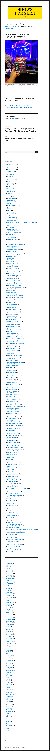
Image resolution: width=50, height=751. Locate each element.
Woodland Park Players (13, 546)
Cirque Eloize (10, 282)
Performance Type (10, 164)
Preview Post (10, 201)
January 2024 (9, 616)
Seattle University (11, 440)
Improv (9, 181)
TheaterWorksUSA (11, 502)
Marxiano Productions (12, 360)
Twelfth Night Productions (14, 524)
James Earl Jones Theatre (13, 324)
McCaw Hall (10, 363)
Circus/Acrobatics (11, 169)
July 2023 (8, 626)
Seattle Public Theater (12, 433)
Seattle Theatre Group (12, 439)
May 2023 (8, 629)
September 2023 (10, 622)
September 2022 (10, 643)
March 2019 (9, 684)
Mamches (9, 353)
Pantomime (10, 188)
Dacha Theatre (11, 288)
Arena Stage (10, 242)
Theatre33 (9, 512)
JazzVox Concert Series (13, 326)
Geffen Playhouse (11, 307)
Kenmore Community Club (13, 334)
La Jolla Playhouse (11, 340)
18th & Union (10, 225)
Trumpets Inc (10, 519)
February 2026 (9, 573)
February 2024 (9, 614)
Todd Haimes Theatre (12, 515)
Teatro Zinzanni (11, 478)
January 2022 (9, 657)
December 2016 (9, 725)
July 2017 (8, 716)
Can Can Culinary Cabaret (13, 275)
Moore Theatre (11, 369)
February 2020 (9, 665)
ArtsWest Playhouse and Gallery (15, 244)
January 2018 (9, 708)
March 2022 (9, 653)
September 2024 (10, 602)
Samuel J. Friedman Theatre (14, 418)
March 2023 (9, 633)
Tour (8, 195)
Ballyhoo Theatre (11, 251)
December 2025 (10, 576)
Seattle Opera (10, 430)
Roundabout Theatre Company (14, 413)
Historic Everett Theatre (13, 317)
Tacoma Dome (10, 471)
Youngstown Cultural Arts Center (15, 549)
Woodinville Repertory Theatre (15, 544)
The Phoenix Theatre (12, 496)
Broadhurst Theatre (12, 266)
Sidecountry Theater (12, 454)
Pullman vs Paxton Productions (15, 398)
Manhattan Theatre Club (13, 357)
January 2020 (9, 667)
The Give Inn (10, 490)
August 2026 (9, 563)
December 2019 (9, 669)
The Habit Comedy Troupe (13, 491)
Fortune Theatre (11, 302)
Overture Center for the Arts (14, 384)
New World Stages (11, 372)
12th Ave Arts (10, 224)
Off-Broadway (12, 217)
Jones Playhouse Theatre (13, 329)
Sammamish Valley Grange (14, 416)
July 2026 (8, 565)
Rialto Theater (10, 410)
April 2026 (8, 570)
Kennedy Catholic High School (14, 336)
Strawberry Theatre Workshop (14, 464)
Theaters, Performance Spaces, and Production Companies (20, 222)
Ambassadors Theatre (12, 239)
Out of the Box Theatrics (13, 381)
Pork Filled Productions (13, 392)
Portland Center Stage (12, 394)
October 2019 (9, 672)
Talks (8, 193)
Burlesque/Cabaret (11, 167)
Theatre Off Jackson (12, 505)
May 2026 (8, 568)
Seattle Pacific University (13, 432)
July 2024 (8, 605)
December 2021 (9, 658)
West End (11, 212)
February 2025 (9, 593)
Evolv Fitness (10, 299)
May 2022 (8, 650)
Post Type (8, 196)
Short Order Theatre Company (14, 449)
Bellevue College (11, 256)
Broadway (11, 215)
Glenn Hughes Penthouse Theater (15, 312)
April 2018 (8, 703)
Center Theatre (11, 277)
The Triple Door (11, 500)
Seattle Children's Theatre (13, 423)
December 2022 (10, 638)
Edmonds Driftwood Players (14, 295)
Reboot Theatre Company (13, 404)
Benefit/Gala (10, 166)
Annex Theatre (11, 241)
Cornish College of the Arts (14, 285)
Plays (8, 190)
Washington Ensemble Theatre (15, 539)
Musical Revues (11, 183)
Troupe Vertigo (11, 517)
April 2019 (8, 682)
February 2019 (9, 686)
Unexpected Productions (13, 527)
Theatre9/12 (10, 514)
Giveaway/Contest (11, 198)
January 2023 (9, 636)
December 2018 (10, 689)
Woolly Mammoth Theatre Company (16, 548)
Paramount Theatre (12, 389)
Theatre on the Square (12, 507)
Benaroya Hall (10, 258)
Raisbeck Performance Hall (14, 401)
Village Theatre (11, 537)
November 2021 (10, 660)
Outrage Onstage (11, 382)
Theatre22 (9, 510)
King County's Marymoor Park (14, 338)
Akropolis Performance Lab (14, 232)
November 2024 (10, 599)
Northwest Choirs (11, 377)
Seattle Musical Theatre (13, 428)
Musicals (23, 90)
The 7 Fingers (10, 485)
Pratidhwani (10, 396)
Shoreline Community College (14, 447)
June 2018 (8, 699)
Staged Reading (11, 191)
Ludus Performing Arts (13, 350)
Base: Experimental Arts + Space (15, 253)
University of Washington (13, 531)
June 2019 (8, 679)
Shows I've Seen (8, 747)
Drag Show (10, 176)
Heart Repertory (11, 316)
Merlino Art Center (12, 365)
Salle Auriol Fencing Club (13, 415)
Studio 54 (9, 466)
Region (8, 207)
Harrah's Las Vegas (17, 90)
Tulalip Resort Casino (12, 520)
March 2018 (9, 704)
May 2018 (8, 701)
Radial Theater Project (12, 399)
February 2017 (9, 723)
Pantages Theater (11, 387)
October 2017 (9, 713)
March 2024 (9, 612)
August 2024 (9, 604)
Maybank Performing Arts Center (15, 362)
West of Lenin (10, 543)
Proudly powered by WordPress (18, 747)
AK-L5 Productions (11, 230)
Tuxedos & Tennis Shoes (13, 522)
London (9, 210)
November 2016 (10, 726)
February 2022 (9, 655)
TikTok (12, 26)
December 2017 (9, 709)
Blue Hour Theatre (11, 263)
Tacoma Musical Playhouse (14, 474)
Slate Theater (10, 457)
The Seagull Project (12, 498)
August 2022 (9, 645)
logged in (13, 118)
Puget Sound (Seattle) (19, 23)
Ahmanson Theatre (12, 229)
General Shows (11, 179)
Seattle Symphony (11, 437)
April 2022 (8, 651)
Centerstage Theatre (12, 278)
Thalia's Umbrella (11, 481)
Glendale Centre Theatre (13, 311)
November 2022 (10, 640)
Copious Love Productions (13, 283)
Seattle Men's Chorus (12, 427)
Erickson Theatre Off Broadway (15, 297)
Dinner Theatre (11, 174)
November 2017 (9, 711)
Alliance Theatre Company (14, 236)
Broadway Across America (13, 268)
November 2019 (10, 670)
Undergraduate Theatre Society (15, 525)
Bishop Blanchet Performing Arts (15, 259)
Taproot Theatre (11, 476)
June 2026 (8, 566)
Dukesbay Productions (12, 292)
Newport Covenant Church (13, 375)
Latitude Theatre (11, 345)
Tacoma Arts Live (11, 469)
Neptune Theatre (11, 370)
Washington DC (11, 220)
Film (8, 178)
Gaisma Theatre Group (13, 306)
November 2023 (10, 619)
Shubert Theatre (11, 452)
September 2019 (10, 674)
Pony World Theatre (12, 391)
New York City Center (12, 374)
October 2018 (9, 692)
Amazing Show (11, 237)
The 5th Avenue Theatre (13, 483)
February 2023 (9, 634)
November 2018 (10, 691)
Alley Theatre (10, 234)
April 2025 (8, 590)
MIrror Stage (10, 367)
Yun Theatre (10, 551)
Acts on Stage (10, 227)
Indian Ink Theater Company (14, 321)
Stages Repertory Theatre (13, 462)
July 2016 (8, 730)
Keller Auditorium (11, 333)
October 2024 (9, 600)
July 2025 (8, 585)
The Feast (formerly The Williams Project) (17, 488)
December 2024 (10, 597)
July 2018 (8, 698)
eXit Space (9, 300)
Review (9, 203)
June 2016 (8, 732)
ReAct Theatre (10, 403)
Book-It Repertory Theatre (13, 265)
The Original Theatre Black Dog (15, 495)
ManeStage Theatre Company (14, 355)
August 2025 (9, 583)
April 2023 (8, 631)
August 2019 (9, 675)
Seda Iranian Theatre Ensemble (15, 444)
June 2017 (8, 718)
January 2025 (9, 595)
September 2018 (10, 694)
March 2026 (9, 571)
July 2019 (8, 677)
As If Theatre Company (13, 246)
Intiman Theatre (11, 323)
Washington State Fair (12, 541)
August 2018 (9, 696)
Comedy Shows (11, 171)
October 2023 (9, 621)
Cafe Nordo (10, 273)
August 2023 (9, 624)
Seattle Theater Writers (13, 205)
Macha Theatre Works (12, 352)
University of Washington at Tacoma (16, 532)
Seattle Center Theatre (12, 421)
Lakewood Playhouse (12, 341)
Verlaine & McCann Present (14, 536)
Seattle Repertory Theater (13, 435)
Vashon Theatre (11, 534)
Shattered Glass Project (13, 445)
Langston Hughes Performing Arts (15, 343)
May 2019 (8, 680)
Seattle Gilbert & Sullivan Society (15, 425)
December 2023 (10, 617)
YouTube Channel (9, 28)
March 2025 (9, 592)
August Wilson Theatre (13, 248)
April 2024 (8, 611)
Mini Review (10, 200)
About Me (7, 24)
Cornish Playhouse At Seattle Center (16, 287)
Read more (7, 741)
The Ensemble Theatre (13, 486)
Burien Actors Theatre (12, 271)
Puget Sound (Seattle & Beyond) (14, 219)
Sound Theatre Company (13, 461)
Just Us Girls (10, 331)
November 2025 (10, 578)
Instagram (7, 26)
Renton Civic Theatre (12, 408)
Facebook (17, 26)
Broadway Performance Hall (14, 270)
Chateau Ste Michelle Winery (14, 280)
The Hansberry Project (12, 493)
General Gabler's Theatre (13, 309)
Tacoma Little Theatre (12, 473)
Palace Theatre (11, 386)
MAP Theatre (10, 358)
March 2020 (9, 663)
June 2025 (8, 587)
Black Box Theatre (11, 261)
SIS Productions (11, 456)
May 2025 (8, 588)
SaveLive (9, 420)
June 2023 (8, 628)
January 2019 (9, 687)
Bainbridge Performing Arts (14, 249)
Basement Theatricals (12, 254)
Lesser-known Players (12, 346)
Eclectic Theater (11, 294)
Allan (6, 90)
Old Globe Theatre (11, 379)
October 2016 (9, 728)
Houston (9, 208)
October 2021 (9, 662)
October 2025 (9, 580)
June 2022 (8, 648)
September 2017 (10, 715)
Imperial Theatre (11, 319)
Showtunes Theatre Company (14, 450)
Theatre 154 (10, 503)
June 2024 (8, 607)
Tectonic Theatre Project (13, 479)
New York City (28, 23)
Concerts (9, 172)
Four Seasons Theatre (12, 304)
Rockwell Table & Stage (13, 411)
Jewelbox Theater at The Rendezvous (16, 328)
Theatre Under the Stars (13, 508)
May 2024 (8, 609)
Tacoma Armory (11, 467)
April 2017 (8, 721)
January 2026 (9, 575)
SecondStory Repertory (13, 442)
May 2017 (8, 720)
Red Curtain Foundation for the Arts (16, 406)
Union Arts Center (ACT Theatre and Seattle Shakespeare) (21, 529)
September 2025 (10, 582)
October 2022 (9, 641)
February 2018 (9, 706)
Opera (8, 186)
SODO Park (10, 459)
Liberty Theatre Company (13, 348)
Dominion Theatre (12, 290)
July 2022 (8, 646)
